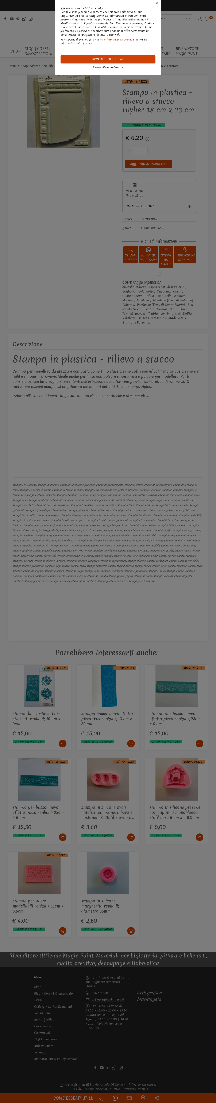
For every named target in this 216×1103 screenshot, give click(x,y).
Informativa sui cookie (118, 39)
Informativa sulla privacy (76, 43)
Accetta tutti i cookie (108, 59)
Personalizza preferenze (108, 67)
